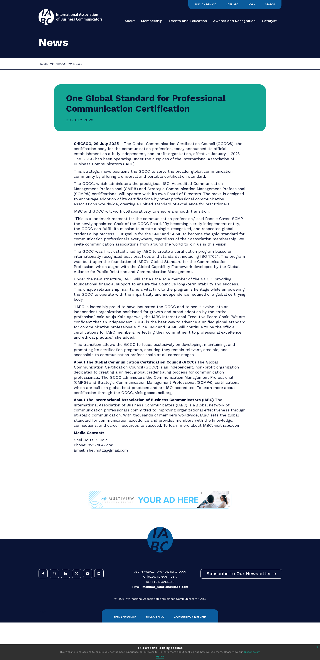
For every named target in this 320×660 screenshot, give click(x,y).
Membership (151, 21)
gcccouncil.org (158, 392)
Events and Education (188, 21)
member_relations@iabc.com (165, 586)
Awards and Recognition (234, 21)
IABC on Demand (205, 4)
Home (43, 63)
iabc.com (232, 425)
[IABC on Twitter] (76, 573)
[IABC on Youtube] (87, 573)
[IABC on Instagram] (54, 573)
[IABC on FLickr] (98, 573)
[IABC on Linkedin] (65, 573)
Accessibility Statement (190, 617)
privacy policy (252, 652)
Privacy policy (155, 617)
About (130, 21)
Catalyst (269, 21)
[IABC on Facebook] (43, 573)
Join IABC (232, 4)
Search (270, 4)
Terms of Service (125, 617)
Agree (160, 656)
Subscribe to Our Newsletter (239, 573)
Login (251, 4)
